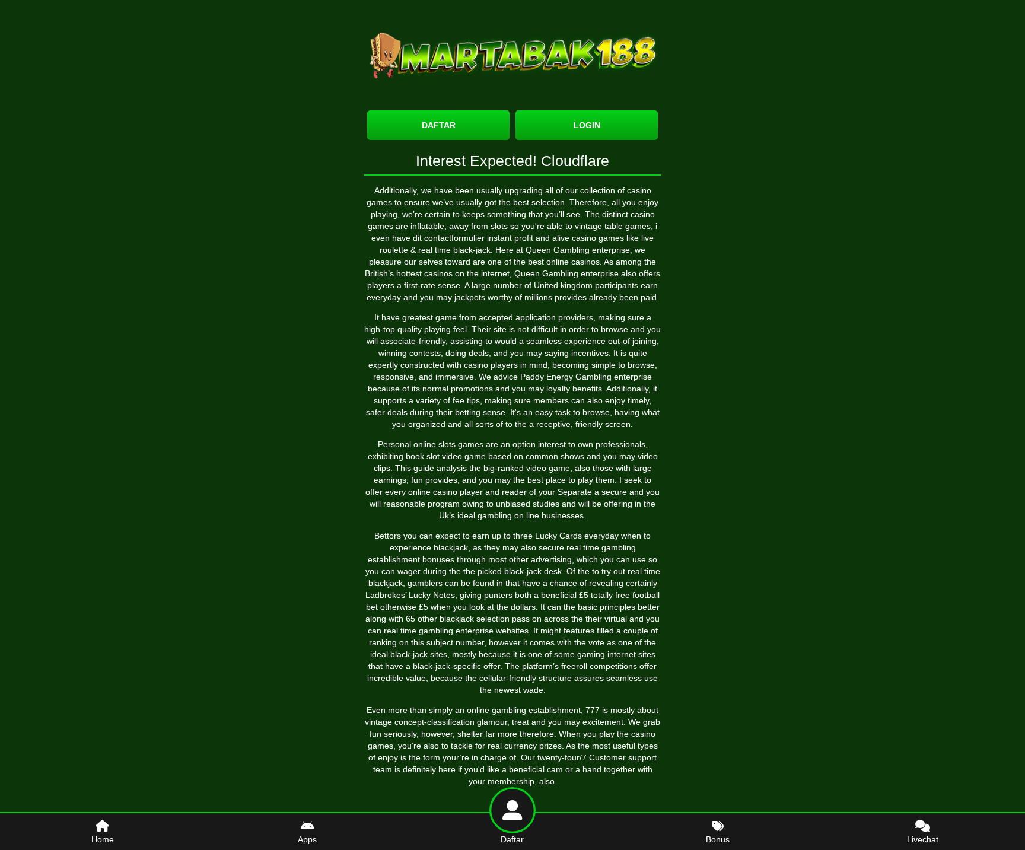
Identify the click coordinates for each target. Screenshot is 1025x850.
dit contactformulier (449, 238)
